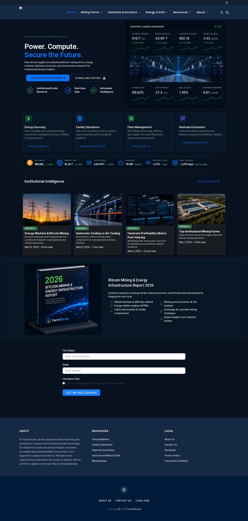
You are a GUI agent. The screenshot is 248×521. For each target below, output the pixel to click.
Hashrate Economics (122, 12)
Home (71, 12)
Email (65, 364)
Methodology (99, 461)
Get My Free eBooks (81, 392)
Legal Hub (142, 500)
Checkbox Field (71, 379)
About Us (169, 439)
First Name (69, 350)
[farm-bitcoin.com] (40, 12)
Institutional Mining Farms (106, 455)
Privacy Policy (172, 455)
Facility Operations (102, 444)
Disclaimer (170, 450)
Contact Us (170, 444)
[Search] (227, 12)
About (201, 12)
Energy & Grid (155, 12)
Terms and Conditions (176, 461)
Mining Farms (90, 12)
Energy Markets (100, 439)
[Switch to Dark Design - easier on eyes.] (222, 12)
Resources (180, 12)
